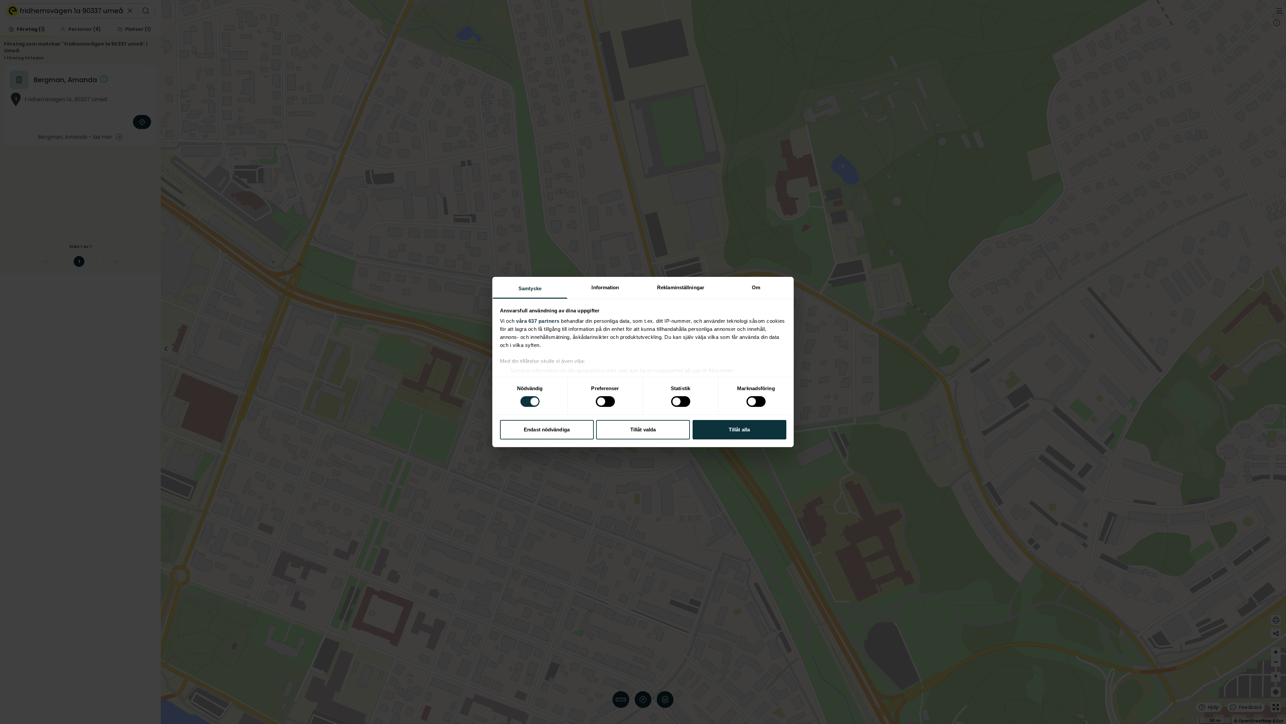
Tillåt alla (739, 429)
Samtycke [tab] (530, 288)
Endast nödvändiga (547, 429)
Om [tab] (756, 287)
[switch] (605, 401)
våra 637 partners (538, 321)
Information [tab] (605, 287)
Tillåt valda (643, 429)
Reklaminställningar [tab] (680, 287)
